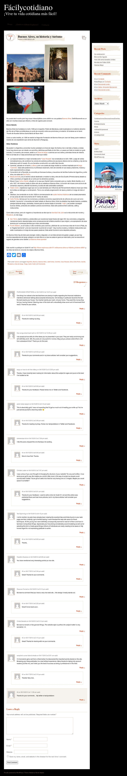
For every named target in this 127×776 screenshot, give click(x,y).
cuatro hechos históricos (61, 194)
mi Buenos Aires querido (37, 239)
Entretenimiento (99, 124)
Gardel (83, 262)
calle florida (50, 262)
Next (74, 272)
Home (9, 24)
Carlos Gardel (24, 181)
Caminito (57, 262)
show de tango (42, 152)
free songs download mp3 (25, 333)
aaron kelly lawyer (23, 404)
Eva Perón (26, 174)
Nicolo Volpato (39, 773)
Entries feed (98, 151)
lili (33, 39)
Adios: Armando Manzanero (107, 87)
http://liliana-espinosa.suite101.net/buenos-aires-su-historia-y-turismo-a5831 (59, 247)
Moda (96, 127)
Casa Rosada (46, 159)
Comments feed (99, 154)
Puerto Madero (15, 225)
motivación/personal (101, 129)
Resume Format (22, 589)
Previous (19, 272)
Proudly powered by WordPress (13, 773)
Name (9, 739)
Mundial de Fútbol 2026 (102, 62)
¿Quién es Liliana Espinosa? (27, 24)
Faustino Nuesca (22, 557)
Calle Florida (14, 199)
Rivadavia (9, 215)
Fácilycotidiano (28, 7)
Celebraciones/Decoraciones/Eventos (107, 118)
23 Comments (41, 264)
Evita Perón (77, 262)
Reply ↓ (82, 308)
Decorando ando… (104, 84)
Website (9, 752)
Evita (71, 262)
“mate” (64, 203)
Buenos (35, 262)
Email (9, 745)
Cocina (96, 121)
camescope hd (22, 438)
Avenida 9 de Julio (57, 212)
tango (80, 165)
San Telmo (13, 219)
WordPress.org (99, 157)
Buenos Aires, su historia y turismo (83, 37)
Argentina (29, 262)
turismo (17, 262)
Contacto (45, 24)
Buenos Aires (66, 118)
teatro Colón (32, 264)
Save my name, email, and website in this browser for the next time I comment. (38, 756)
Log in (96, 149)
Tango (26, 264)
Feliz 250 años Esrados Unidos (104, 59)
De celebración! (99, 54)
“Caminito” (13, 168)
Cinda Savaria (21, 621)
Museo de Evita (15, 176)
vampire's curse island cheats (27, 655)
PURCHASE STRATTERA (25, 292)
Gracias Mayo (99, 65)
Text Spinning (21, 514)
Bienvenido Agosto (100, 57)
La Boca (33, 165)
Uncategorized (99, 135)
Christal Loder (21, 470)
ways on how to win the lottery (27, 369)
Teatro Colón (14, 188)
